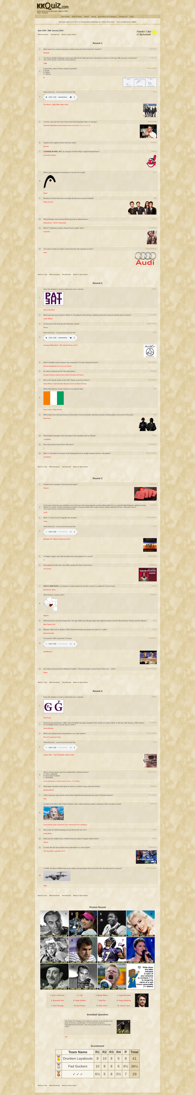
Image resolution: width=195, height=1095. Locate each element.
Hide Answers (43, 34)
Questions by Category (107, 17)
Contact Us (123, 17)
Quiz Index (65, 17)
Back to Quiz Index (69, 34)
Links (132, 17)
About (86, 17)
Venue (93, 17)
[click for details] (146, 36)
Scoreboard (55, 34)
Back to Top (42, 274)
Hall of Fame (77, 17)
